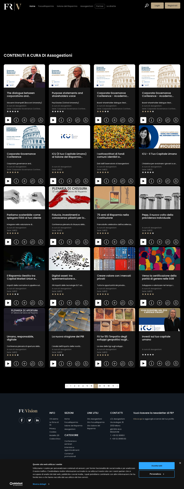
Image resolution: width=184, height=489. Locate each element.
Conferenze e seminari (70, 442)
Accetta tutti (156, 466)
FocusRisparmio (71, 422)
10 (109, 386)
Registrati (172, 5)
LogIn (157, 5)
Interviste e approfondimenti (71, 448)
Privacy (52, 428)
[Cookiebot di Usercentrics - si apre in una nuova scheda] (16, 484)
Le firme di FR (54, 423)
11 (113, 386)
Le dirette (111, 6)
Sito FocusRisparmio (96, 422)
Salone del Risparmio (73, 425)
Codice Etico (54, 439)
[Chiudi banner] (180, 463)
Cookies (52, 432)
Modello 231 (54, 435)
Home (67, 419)
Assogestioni (69, 429)
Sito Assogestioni (94, 419)
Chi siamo (53, 419)
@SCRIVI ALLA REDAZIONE (115, 430)
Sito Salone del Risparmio (93, 427)
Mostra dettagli (39, 484)
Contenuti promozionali (70, 455)
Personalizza (155, 474)
